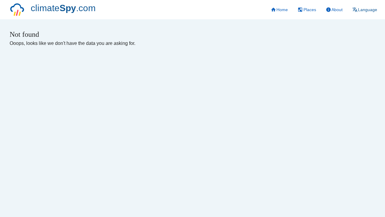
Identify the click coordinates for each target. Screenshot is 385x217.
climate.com (63, 8)
